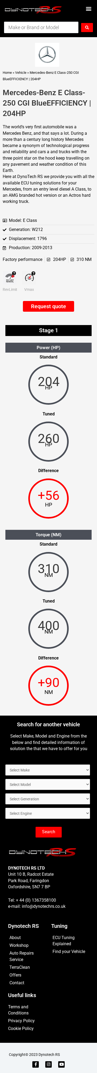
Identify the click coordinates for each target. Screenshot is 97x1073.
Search (48, 831)
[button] (88, 8)
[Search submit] (87, 27)
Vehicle (20, 73)
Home (7, 73)
